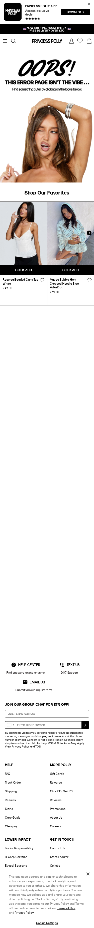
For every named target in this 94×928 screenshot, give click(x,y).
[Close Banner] (89, 4)
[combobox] (10, 724)
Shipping (11, 791)
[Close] (87, 873)
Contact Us (57, 848)
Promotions (58, 809)
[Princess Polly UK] (47, 41)
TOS (38, 746)
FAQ (7, 774)
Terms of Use (66, 908)
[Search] (14, 41)
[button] (89, 41)
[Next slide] (89, 233)
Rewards (56, 782)
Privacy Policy (21, 746)
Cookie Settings (47, 922)
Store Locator (59, 857)
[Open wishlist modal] (42, 280)
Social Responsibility (19, 848)
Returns (10, 800)
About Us (56, 817)
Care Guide (13, 817)
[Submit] (85, 725)
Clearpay (11, 826)
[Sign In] (71, 41)
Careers (56, 826)
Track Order (13, 782)
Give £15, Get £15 (61, 791)
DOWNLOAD (78, 12)
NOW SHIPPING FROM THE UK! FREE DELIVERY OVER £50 (47, 29)
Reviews (56, 800)
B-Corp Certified (16, 857)
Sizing (9, 809)
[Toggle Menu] (5, 41)
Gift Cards (57, 774)
